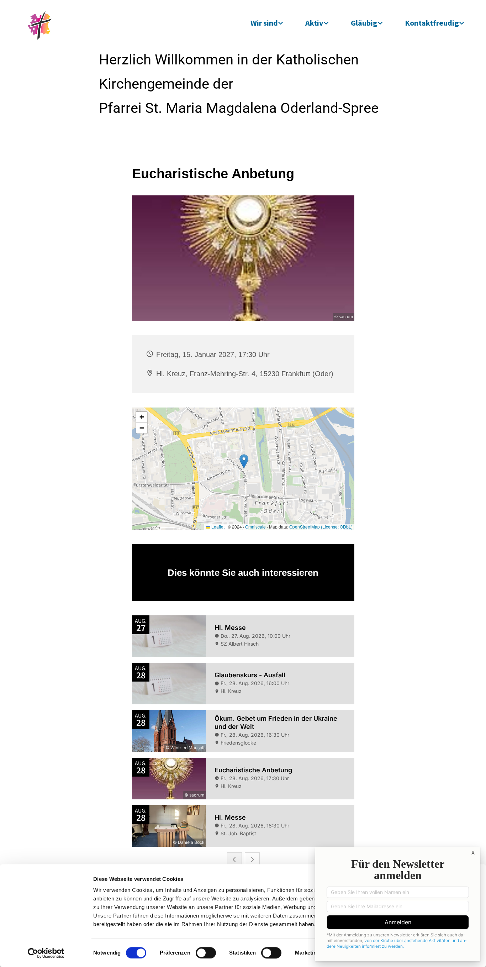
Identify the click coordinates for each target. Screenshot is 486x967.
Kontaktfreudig (432, 23)
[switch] (206, 952)
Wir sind (264, 23)
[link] (266, 23)
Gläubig (364, 23)
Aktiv (314, 23)
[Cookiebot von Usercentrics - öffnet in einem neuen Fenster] (46, 953)
